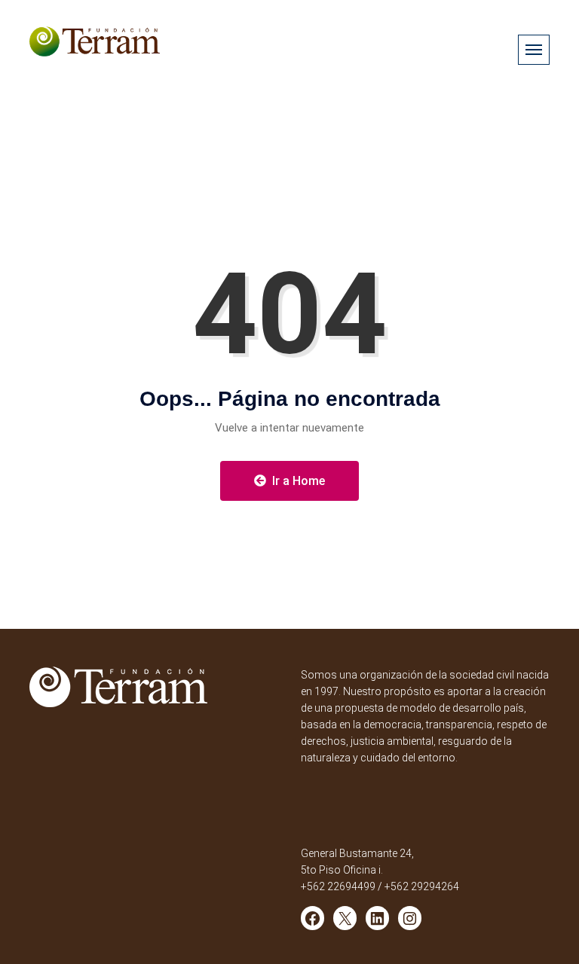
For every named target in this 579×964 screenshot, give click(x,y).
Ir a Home (297, 481)
